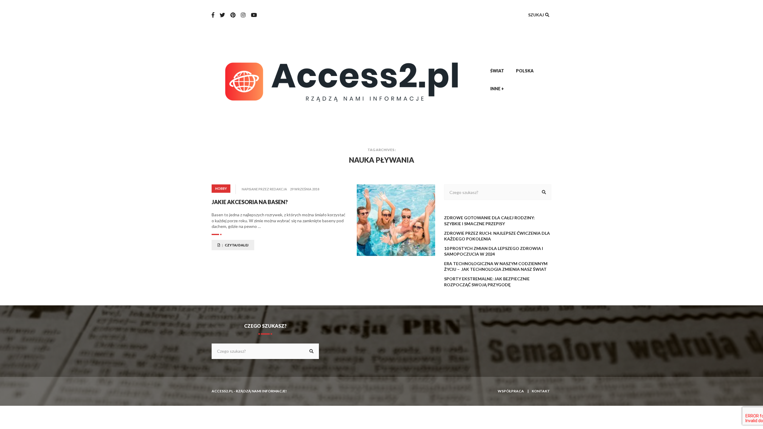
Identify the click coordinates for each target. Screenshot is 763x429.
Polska (525, 70)
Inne (497, 88)
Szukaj (536, 14)
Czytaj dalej (236, 245)
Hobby (221, 188)
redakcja (278, 189)
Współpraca (511, 391)
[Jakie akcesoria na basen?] (396, 220)
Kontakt (541, 391)
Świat (497, 70)
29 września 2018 (304, 189)
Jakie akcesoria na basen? (250, 202)
